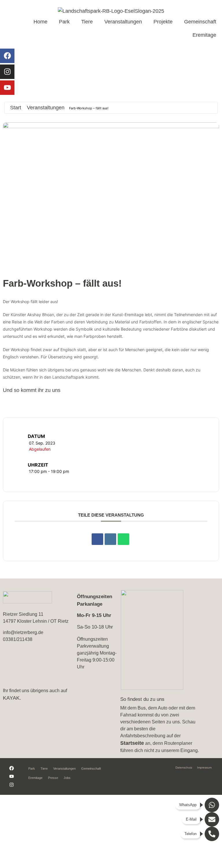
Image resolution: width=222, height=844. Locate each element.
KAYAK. (12, 698)
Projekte (163, 22)
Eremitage (204, 35)
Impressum (204, 767)
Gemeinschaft (200, 22)
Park (64, 22)
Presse (53, 777)
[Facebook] (7, 56)
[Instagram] (7, 72)
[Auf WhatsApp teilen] (123, 539)
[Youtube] (7, 87)
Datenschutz (183, 767)
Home (40, 22)
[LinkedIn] (110, 539)
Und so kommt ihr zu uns (31, 390)
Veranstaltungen (123, 22)
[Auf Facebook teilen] (97, 539)
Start (15, 107)
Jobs (67, 777)
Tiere (87, 22)
